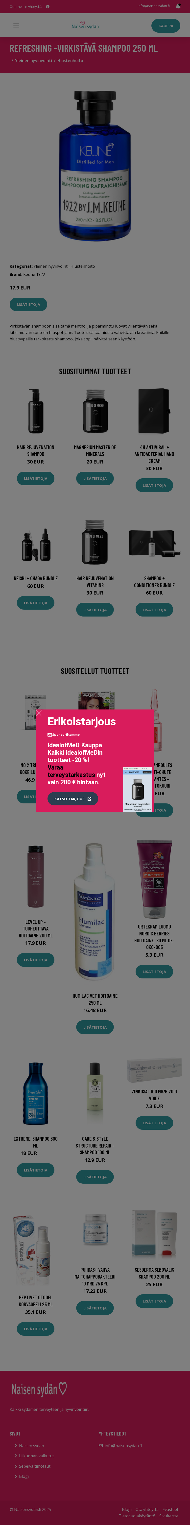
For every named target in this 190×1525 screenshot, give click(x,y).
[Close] (39, 712)
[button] (73, 798)
